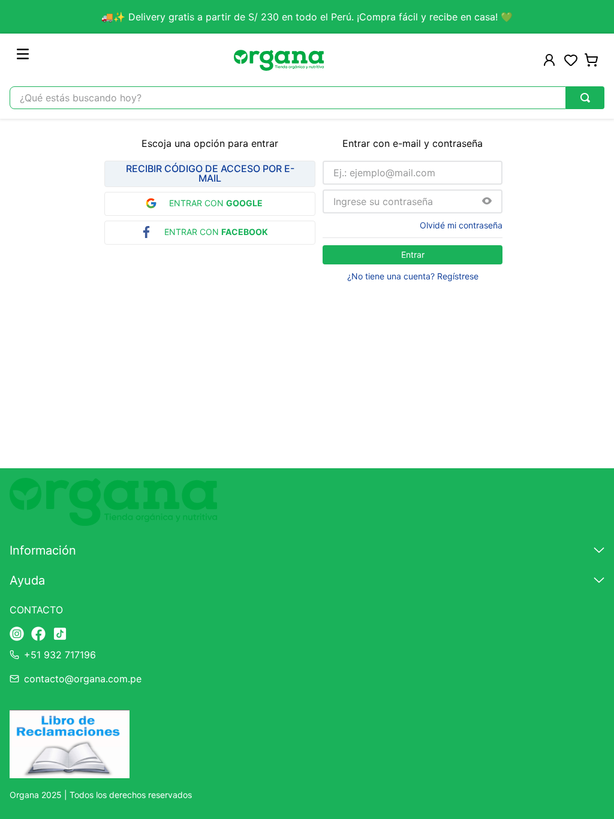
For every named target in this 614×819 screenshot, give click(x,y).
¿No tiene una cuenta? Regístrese (412, 276)
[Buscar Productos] (585, 98)
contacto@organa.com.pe (83, 679)
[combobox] (307, 97)
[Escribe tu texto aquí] (17, 635)
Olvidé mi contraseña (461, 225)
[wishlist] (571, 60)
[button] (487, 201)
